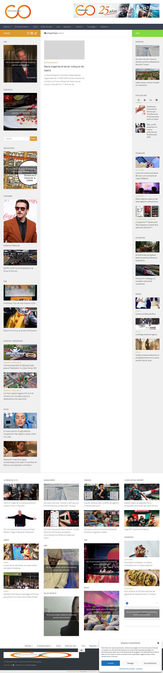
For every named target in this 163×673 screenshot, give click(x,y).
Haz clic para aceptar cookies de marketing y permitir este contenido (20, 63)
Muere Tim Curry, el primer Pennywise (20, 330)
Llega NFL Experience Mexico (136, 529)
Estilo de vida (46, 27)
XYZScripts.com (92, 671)
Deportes (67, 27)
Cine (58, 27)
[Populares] (144, 100)
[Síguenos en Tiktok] (35, 33)
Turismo (79, 27)
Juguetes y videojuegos (12, 362)
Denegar (130, 663)
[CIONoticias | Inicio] (18, 12)
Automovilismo (141, 219)
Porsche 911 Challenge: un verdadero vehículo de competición (145, 281)
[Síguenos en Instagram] (27, 33)
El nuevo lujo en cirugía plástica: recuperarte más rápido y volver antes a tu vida (20, 434)
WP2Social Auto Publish (73, 671)
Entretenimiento (21, 27)
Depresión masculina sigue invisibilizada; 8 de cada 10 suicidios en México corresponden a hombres (20, 462)
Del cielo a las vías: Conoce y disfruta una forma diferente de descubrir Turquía (147, 62)
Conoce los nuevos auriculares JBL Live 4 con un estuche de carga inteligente (147, 175)
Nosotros (104, 27)
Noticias (6, 27)
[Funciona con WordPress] (13, 665)
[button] (158, 643)
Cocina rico (128, 560)
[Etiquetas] (156, 100)
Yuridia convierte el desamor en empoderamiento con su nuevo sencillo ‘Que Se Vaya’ (147, 358)
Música (138, 311)
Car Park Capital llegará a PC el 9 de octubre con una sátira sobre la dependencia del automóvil (19, 396)
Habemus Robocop (12, 245)
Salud (35, 27)
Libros (6, 562)
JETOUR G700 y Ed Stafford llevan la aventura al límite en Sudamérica (146, 258)
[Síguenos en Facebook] (31, 33)
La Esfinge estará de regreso (146, 334)
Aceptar (111, 663)
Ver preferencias (150, 663)
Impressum (139, 668)
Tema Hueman (31, 665)
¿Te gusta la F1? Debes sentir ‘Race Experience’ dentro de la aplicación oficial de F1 (147, 225)
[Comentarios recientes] (150, 100)
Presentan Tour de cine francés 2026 (19, 303)
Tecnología (91, 27)
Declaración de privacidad (127, 668)
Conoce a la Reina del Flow (145, 314)
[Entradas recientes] (139, 100)
